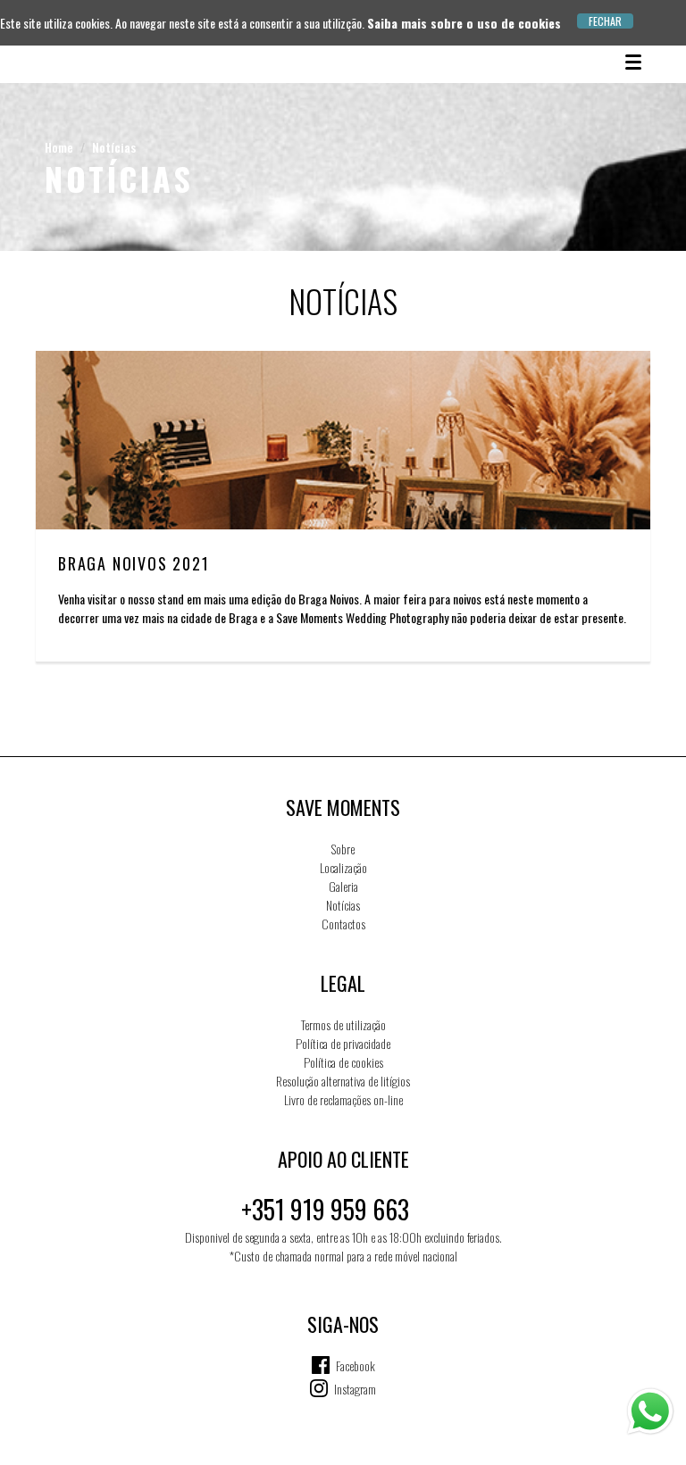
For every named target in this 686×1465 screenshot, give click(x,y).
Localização (343, 867)
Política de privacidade (343, 1043)
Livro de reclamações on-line (343, 1099)
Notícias (114, 146)
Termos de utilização (343, 1024)
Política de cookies (343, 1062)
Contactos (343, 923)
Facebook (355, 1365)
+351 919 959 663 (325, 1209)
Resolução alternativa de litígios (343, 1080)
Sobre (343, 848)
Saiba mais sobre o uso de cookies (464, 22)
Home (59, 146)
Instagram (355, 1388)
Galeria (343, 886)
